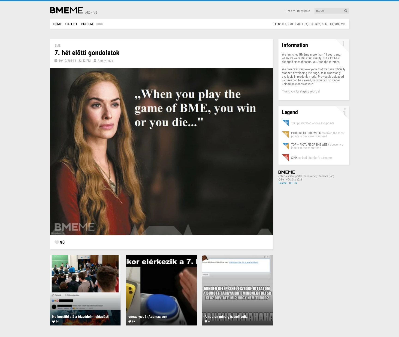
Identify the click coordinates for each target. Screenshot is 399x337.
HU (290, 183)
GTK (311, 24)
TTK (330, 24)
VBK (337, 24)
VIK (343, 24)
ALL (284, 24)
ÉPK (304, 24)
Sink (99, 24)
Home (57, 24)
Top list (71, 24)
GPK (317, 24)
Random (87, 24)
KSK (324, 24)
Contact (282, 183)
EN (295, 183)
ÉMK (298, 24)
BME (291, 24)
